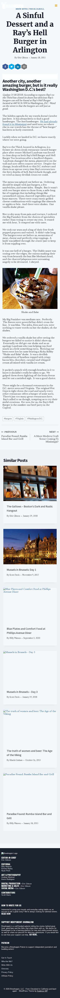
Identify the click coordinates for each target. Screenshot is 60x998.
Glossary (5, 969)
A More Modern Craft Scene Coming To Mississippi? (46, 437)
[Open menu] (56, 5)
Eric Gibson (23, 58)
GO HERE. (33, 934)
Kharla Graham (16, 760)
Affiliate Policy (7, 976)
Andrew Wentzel (8, 877)
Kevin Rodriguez (8, 879)
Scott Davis (15, 575)
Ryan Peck (5, 871)
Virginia (19, 419)
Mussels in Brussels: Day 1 (21, 569)
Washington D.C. (35, 419)
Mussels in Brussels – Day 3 (22, 692)
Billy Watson (15, 638)
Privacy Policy (7, 972)
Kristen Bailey (7, 869)
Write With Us (7, 965)
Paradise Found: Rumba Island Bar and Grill (14, 435)
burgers (8, 419)
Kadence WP (42, 991)
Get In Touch (6, 958)
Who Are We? (6, 961)
